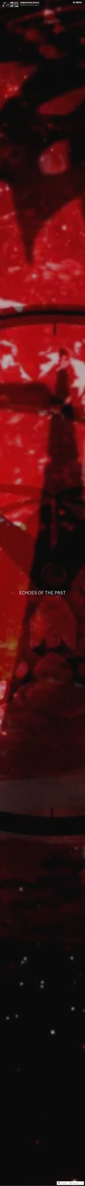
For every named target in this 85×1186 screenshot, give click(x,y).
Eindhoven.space (29, 2)
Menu (78, 2)
